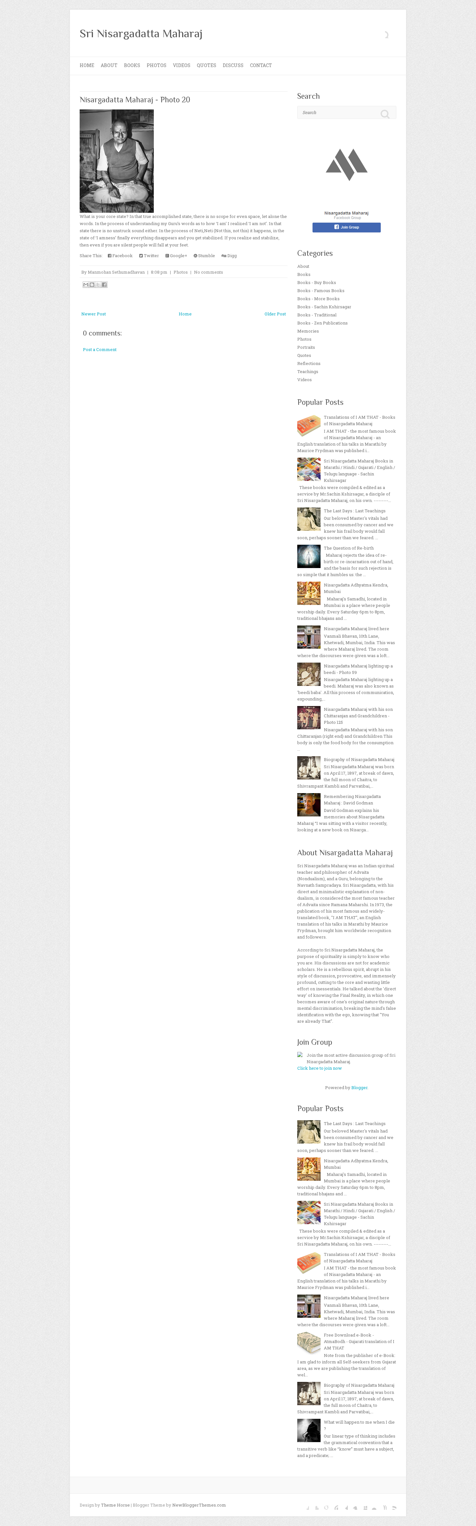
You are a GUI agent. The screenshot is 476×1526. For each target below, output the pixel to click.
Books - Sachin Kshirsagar (324, 307)
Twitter (151, 255)
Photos (156, 65)
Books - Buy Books (316, 282)
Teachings (307, 371)
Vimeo (352, 1505)
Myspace (362, 1505)
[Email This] (86, 284)
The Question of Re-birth (349, 548)
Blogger (359, 1087)
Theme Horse (115, 1505)
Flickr (372, 1505)
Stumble (206, 255)
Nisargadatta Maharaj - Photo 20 (135, 99)
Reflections (309, 363)
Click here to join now (319, 1068)
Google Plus (323, 1505)
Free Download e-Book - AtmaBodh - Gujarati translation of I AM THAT (359, 1341)
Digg (231, 255)
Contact (261, 65)
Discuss (233, 65)
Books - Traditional (316, 315)
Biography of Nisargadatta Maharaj (359, 759)
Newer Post (93, 314)
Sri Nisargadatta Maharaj (141, 33)
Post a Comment (100, 349)
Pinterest (333, 1505)
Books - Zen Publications (322, 323)
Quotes (206, 65)
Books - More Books (318, 299)
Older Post (275, 314)
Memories (308, 331)
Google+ (178, 255)
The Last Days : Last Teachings (355, 511)
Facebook (122, 255)
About (109, 65)
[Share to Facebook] (104, 284)
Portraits (306, 347)
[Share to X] (98, 284)
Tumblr (343, 1505)
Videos (181, 65)
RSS (391, 1505)
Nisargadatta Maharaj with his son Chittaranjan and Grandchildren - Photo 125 (358, 715)
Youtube (382, 1505)
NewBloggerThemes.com (199, 1505)
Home (87, 65)
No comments (208, 272)
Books (132, 65)
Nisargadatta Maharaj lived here (356, 629)
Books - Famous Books (321, 290)
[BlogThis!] (92, 284)
